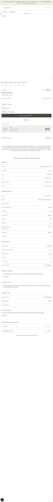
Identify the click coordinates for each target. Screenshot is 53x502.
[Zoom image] (51, 78)
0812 (50, 253)
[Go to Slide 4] (16, 84)
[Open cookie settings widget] (2, 499)
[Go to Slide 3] (12, 84)
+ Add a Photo (48, 137)
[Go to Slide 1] (3, 84)
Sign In (44, 98)
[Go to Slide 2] (7, 84)
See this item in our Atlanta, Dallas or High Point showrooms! (26, 158)
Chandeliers (5, 11)
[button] (26, 46)
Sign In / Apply (18, 335)
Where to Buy (26, 120)
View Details (9, 104)
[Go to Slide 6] (24, 84)
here (35, 3)
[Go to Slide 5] (20, 84)
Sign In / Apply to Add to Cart (26, 115)
